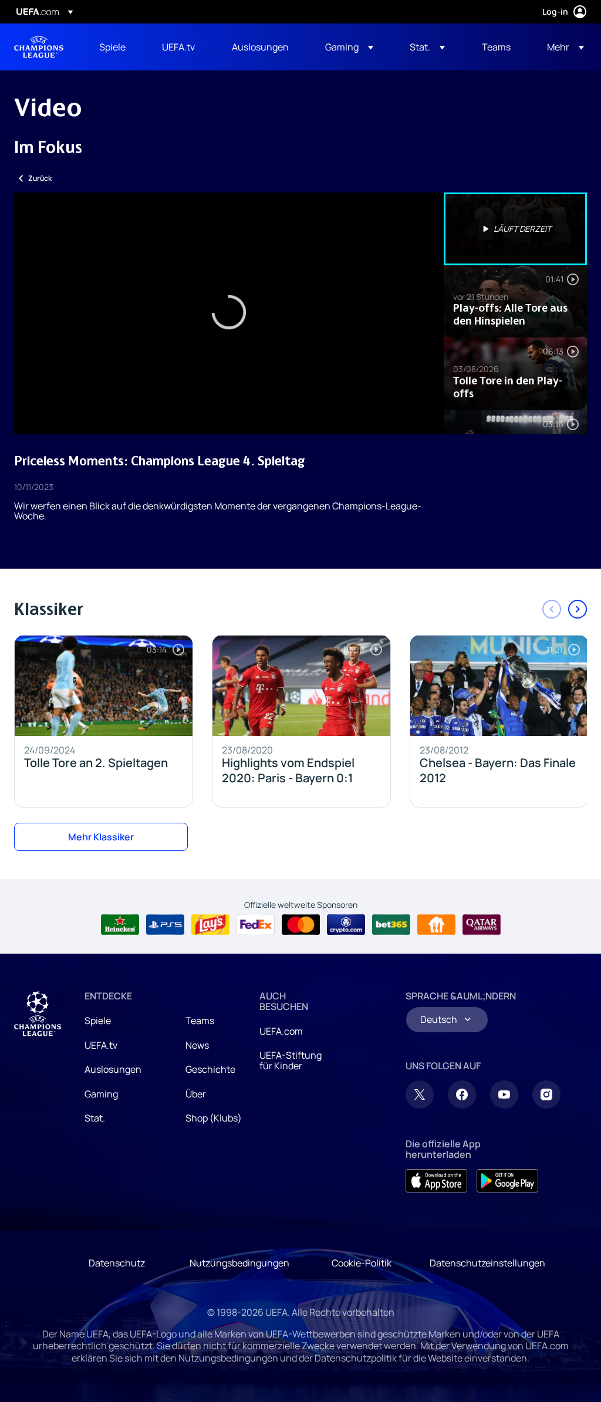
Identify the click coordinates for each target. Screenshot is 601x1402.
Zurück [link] (40, 178)
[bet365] (391, 924)
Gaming (101, 1093)
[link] (112, 47)
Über (195, 1093)
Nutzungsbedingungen (239, 1262)
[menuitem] (116, 47)
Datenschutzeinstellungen (487, 1262)
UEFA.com (281, 1031)
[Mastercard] (301, 924)
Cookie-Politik (361, 1262)
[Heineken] (120, 924)
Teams (199, 1020)
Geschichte (210, 1069)
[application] (229, 313)
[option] (515, 228)
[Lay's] (210, 924)
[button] (349, 47)
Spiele (98, 1020)
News (197, 1045)
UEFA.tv (101, 1045)
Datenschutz (117, 1262)
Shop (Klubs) (213, 1118)
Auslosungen (113, 1069)
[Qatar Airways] (481, 924)
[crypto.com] (346, 924)
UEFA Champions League (38, 47)
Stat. (95, 1118)
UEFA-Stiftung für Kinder (290, 1060)
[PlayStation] (165, 924)
